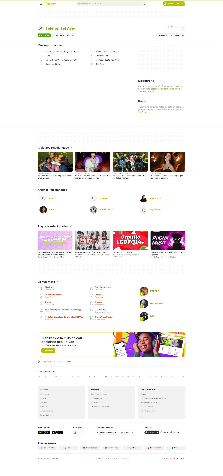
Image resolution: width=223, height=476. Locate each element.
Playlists (43, 407)
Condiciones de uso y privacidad (154, 398)
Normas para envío (148, 411)
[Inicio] (39, 361)
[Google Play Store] (44, 432)
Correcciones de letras (100, 407)
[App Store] (57, 432)
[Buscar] (143, 3)
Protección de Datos (149, 402)
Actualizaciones (46, 411)
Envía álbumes (96, 398)
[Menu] (41, 3)
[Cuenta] (183, 3)
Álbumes (43, 402)
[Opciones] (73, 35)
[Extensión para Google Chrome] (79, 432)
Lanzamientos (45, 415)
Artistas (43, 398)
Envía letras (95, 402)
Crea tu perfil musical (99, 394)
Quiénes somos (147, 407)
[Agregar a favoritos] (68, 35)
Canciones (44, 394)
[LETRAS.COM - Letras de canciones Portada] (50, 3)
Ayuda (143, 394)
